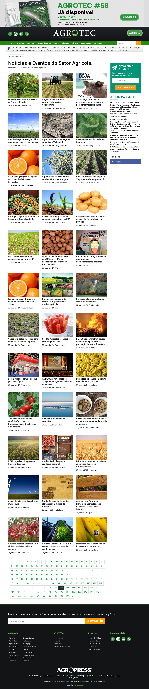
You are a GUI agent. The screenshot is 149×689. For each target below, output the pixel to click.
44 (32, 570)
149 (49, 596)
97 (12, 583)
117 (37, 587)
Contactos (98, 43)
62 (27, 575)
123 (73, 587)
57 (97, 570)
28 (47, 566)
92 (82, 579)
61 (22, 575)
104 (52, 583)
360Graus (80, 685)
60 (17, 575)
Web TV (56, 43)
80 (22, 579)
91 (77, 579)
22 (17, 566)
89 (67, 579)
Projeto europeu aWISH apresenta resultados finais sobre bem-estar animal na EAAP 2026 (124, 138)
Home (12, 43)
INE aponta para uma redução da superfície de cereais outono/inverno (91, 464)
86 (52, 579)
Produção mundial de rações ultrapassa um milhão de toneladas (55, 504)
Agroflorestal (57, 48)
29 (52, 566)
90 (72, 579)
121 (61, 587)
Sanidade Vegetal (114, 50)
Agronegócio (81, 48)
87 (57, 579)
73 (82, 575)
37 (92, 566)
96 (102, 579)
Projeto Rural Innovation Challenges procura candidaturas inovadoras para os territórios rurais (125, 107)
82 (32, 579)
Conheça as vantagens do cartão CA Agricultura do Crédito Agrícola (54, 302)
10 (52, 562)
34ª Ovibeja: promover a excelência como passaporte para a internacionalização (89, 102)
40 (12, 570)
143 (12, 596)
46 (42, 570)
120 (55, 587)
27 (42, 566)
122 (67, 587)
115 (25, 587)
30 (57, 566)
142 (97, 592)
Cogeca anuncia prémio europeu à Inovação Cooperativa (53, 102)
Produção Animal (95, 50)
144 (18, 596)
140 (85, 592)
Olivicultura (54, 50)
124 (79, 587)
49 (57, 570)
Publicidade (58, 644)
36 (87, 566)
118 (43, 587)
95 (97, 579)
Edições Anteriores (95, 644)
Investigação (44, 50)
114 (18, 587)
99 (22, 583)
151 (61, 596)
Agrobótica (45, 48)
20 (102, 562)
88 (62, 579)
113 (12, 587)
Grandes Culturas (20, 50)
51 (67, 570)
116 (31, 587)
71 (72, 575)
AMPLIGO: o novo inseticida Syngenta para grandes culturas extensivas (57, 381)
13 (67, 562)
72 (77, 575)
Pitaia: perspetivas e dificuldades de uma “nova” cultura (125, 143)
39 (102, 566)
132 (37, 592)
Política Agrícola (81, 50)
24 (27, 566)
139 (79, 592)
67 (52, 575)
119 (49, 587)
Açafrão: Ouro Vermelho (120, 117)
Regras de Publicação (96, 638)
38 (97, 566)
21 (12, 566)
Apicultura (91, 48)
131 (31, 592)
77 (102, 575)
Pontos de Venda (44, 43)
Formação (136, 48)
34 (77, 566)
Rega (105, 50)
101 (34, 583)
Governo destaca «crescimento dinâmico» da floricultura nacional (23, 546)
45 (37, 570)
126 (91, 587)
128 (12, 592)
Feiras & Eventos (103, 48)
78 (12, 579)
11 (57, 562)
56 (92, 570)
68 (57, 575)
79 (17, 579)
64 (37, 575)
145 (25, 596)
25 (32, 566)
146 (31, 596)
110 (88, 583)
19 (97, 562)
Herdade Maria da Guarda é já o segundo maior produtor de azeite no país (56, 546)
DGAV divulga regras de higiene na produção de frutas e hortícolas (22, 179)
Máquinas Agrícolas (29, 646)
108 (76, 583)
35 (82, 566)
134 (49, 592)
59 (12, 575)
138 (73, 592)
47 (47, 570)
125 (85, 587)
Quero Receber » (125, 87)
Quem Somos (86, 43)
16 (82, 562)
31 (62, 566)
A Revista (20, 43)
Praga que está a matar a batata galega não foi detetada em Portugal (90, 219)
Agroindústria (69, 48)
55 (87, 570)
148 (43, 596)
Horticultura (33, 50)
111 (94, 583)
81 (27, 579)
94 (92, 579)
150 (55, 596)
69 (62, 575)
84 (42, 579)
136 (61, 592)
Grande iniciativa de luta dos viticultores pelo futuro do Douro (123, 113)
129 (18, 592)
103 (46, 583)
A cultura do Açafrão (118, 119)
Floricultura (115, 48)
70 (67, 575)
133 (43, 592)
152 (67, 596)
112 (100, 583)
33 (72, 566)
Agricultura (17, 48)
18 (92, 562)
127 (97, 587)
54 (82, 570)
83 (37, 579)
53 (77, 570)
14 (72, 562)
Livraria (75, 43)
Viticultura (126, 50)
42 (22, 570)
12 (62, 562)
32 (67, 566)
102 (40, 583)
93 (87, 579)
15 (77, 562)
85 (47, 579)
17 (87, 562)
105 (58, 583)
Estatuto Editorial (94, 641)
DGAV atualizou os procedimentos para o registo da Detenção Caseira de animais (124, 149)
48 (52, 570)
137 (67, 592)
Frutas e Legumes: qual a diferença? (125, 102)
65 (42, 575)
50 (62, 570)
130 (25, 592)
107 (70, 583)
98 (17, 583)
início (12, 56)
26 (37, 566)
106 (64, 583)
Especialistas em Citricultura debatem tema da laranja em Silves (21, 302)
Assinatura (31, 43)
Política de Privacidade (62, 646)
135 (55, 592)
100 (27, 583)
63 (32, 575)
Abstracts (65, 43)
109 (82, 583)
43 (27, 570)
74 (87, 575)
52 (72, 570)
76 (97, 575)
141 (91, 592)
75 (92, 575)
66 (47, 575)
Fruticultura (126, 48)
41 (17, 570)
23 (22, 566)
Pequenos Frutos (67, 50)
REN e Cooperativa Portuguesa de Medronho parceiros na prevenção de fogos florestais (90, 341)
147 (37, 596)
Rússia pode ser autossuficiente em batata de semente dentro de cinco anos (91, 421)
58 (102, 570)
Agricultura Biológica (32, 48)
